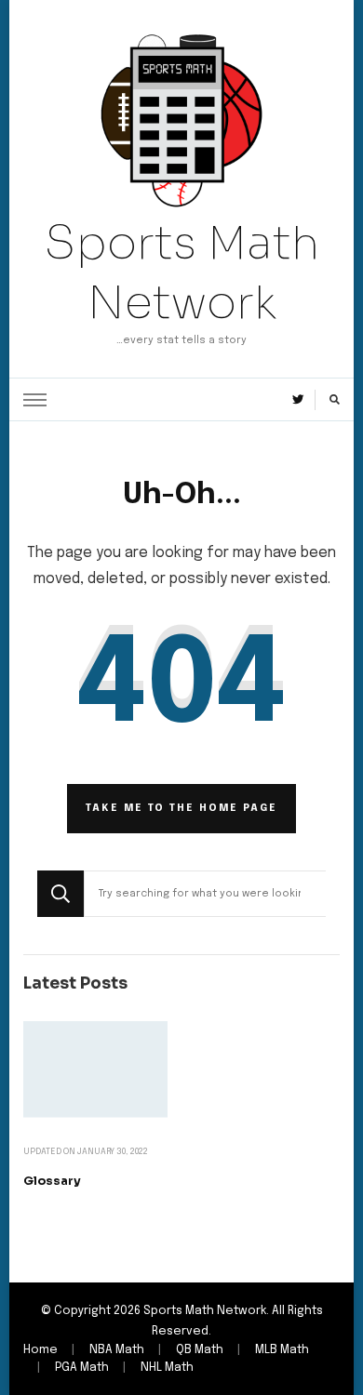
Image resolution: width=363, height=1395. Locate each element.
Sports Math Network (182, 272)
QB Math (199, 1350)
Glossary (52, 1181)
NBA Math (116, 1350)
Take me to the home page (181, 808)
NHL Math (167, 1368)
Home (40, 1350)
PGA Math (82, 1368)
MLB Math (282, 1350)
